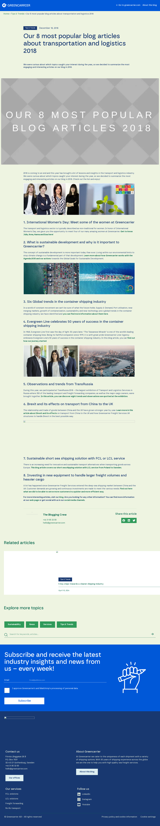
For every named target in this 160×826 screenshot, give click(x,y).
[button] (30, 28)
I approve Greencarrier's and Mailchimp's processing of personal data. (45, 688)
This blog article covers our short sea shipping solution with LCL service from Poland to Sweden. (76, 468)
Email (6, 680)
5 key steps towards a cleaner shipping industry (81, 584)
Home (6, 14)
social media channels (74, 500)
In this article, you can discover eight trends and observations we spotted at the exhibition (84, 396)
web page (34, 500)
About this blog (149, 5)
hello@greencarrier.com (54, 523)
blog (61, 497)
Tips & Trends (17, 14)
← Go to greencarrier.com (128, 5)
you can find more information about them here (85, 314)
